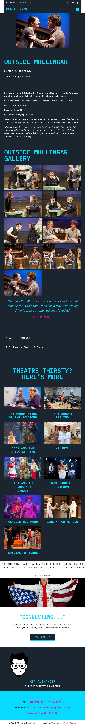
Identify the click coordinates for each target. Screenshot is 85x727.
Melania (62, 448)
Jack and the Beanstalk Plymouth (23, 487)
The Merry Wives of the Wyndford (23, 415)
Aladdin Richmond (23, 521)
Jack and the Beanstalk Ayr (23, 450)
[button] (68, 2)
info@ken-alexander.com (47, 702)
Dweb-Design (69, 722)
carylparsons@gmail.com (54, 708)
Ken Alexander (19, 9)
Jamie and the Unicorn (62, 485)
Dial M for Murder (62, 521)
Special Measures (23, 552)
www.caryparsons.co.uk (42, 713)
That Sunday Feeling (62, 415)
